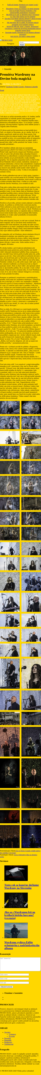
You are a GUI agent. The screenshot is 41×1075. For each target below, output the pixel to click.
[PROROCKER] (6, 40)
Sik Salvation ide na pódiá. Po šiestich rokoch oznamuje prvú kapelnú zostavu (22, 24)
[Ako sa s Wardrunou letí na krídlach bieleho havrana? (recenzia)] (16, 907)
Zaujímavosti (8, 1044)
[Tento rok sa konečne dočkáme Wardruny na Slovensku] (16, 880)
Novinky (7, 1032)
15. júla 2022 (15, 84)
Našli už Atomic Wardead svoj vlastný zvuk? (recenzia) (22, 6)
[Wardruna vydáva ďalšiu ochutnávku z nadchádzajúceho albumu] (16, 938)
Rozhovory (8, 1042)
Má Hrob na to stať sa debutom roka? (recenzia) (22, 15)
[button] (10, 407)
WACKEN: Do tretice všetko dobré (22, 36)
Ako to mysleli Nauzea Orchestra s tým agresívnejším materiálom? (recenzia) (22, 12)
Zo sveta (12, 1036)
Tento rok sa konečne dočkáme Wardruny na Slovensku (21, 886)
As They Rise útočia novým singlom (22, 17)
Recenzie (7, 1038)
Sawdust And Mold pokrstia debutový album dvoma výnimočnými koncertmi (23, 20)
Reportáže (7, 69)
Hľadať (22, 45)
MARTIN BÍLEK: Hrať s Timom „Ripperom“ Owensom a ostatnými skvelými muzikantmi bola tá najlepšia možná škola (23, 28)
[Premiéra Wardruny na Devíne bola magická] (20, 65)
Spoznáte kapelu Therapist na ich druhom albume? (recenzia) (22, 33)
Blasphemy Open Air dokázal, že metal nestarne (22, 9)
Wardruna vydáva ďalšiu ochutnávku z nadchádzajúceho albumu (21, 945)
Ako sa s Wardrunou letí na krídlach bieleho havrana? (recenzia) (19, 915)
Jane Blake (6, 84)
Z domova (12, 1034)
